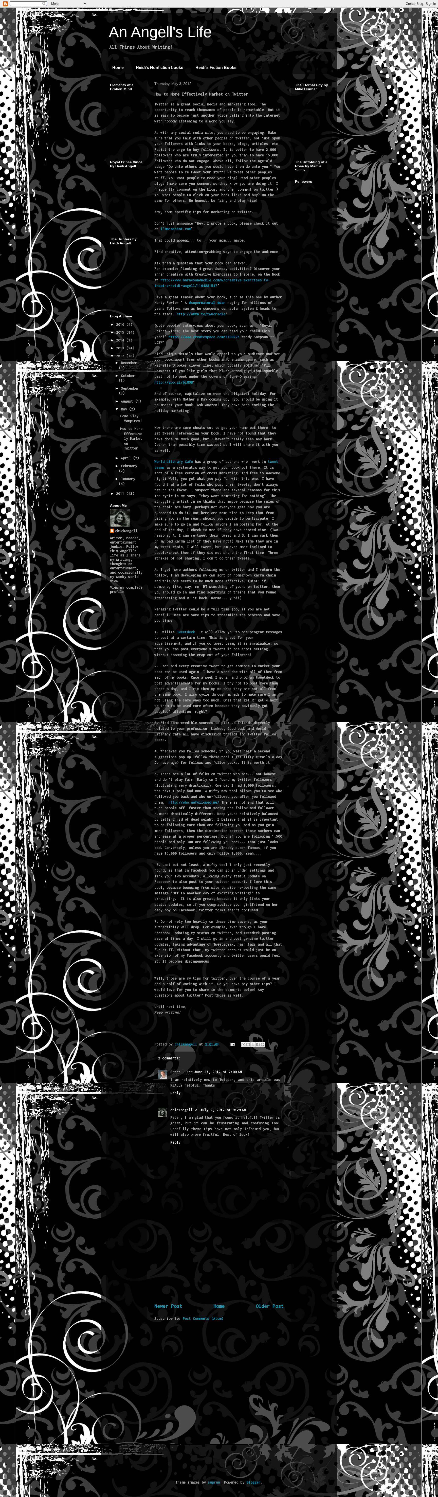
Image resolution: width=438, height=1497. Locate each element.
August (128, 401)
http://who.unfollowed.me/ (194, 802)
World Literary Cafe (173, 461)
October (128, 375)
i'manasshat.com (175, 229)
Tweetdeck (186, 632)
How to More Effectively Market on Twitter (131, 438)
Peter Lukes (181, 1072)
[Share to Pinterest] (262, 1044)
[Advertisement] (219, 1262)
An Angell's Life (160, 32)
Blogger (253, 1482)
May (125, 409)
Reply (175, 1093)
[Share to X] (253, 1044)
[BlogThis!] (248, 1044)
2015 (121, 332)
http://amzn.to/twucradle (201, 314)
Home (118, 67)
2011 (121, 493)
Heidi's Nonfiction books (159, 67)
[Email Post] (232, 1044)
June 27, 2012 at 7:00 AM (218, 1072)
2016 (121, 324)
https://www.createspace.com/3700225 (204, 337)
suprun (214, 1482)
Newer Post (168, 1306)
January (128, 479)
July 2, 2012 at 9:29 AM (223, 1110)
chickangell (181, 1110)
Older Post (270, 1306)
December (129, 362)
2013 (121, 348)
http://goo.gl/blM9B (173, 382)
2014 (121, 340)
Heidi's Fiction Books (215, 67)
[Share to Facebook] (257, 1044)
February (129, 466)
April (127, 458)
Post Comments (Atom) (203, 1318)
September (130, 388)
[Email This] (243, 1044)
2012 (121, 356)
